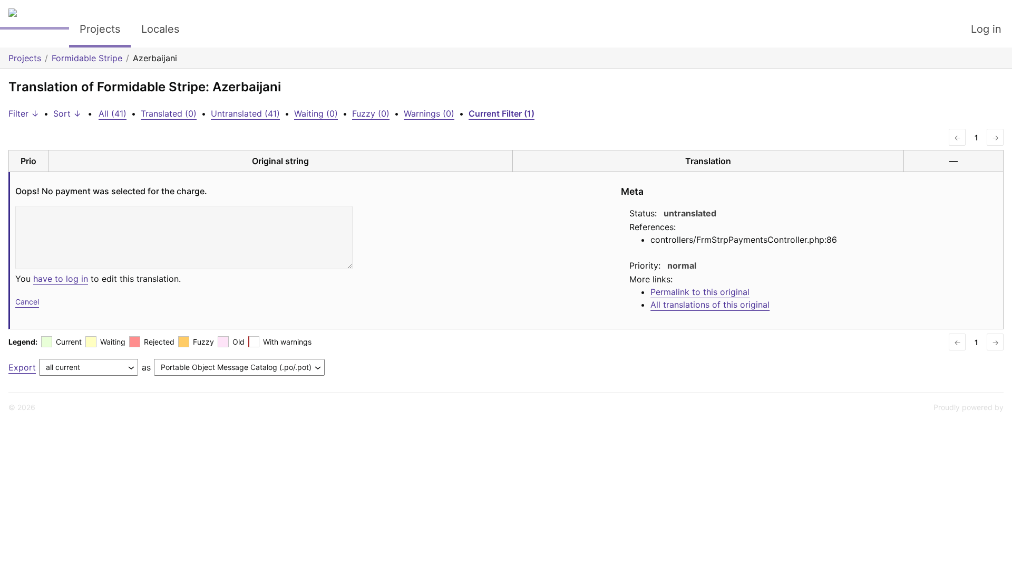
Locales (160, 29)
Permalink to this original (700, 292)
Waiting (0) (316, 113)
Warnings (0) (429, 113)
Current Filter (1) (501, 113)
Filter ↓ (23, 113)
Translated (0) (169, 113)
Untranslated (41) (245, 113)
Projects (100, 29)
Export (22, 367)
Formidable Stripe (87, 58)
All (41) (112, 113)
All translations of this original (710, 304)
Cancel (27, 301)
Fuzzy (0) (371, 113)
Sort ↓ (67, 113)
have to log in (60, 278)
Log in (986, 29)
